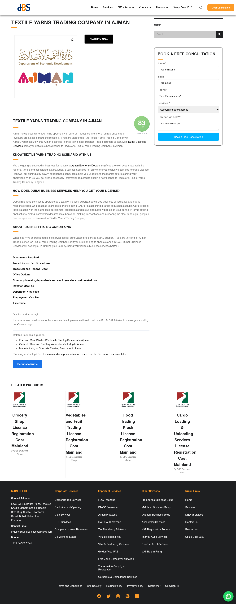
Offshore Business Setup (156, 514)
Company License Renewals (71, 529)
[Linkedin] (137, 596)
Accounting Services (153, 522)
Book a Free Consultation (188, 137)
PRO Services (63, 522)
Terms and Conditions (69, 586)
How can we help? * (169, 117)
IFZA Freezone (106, 500)
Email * (162, 76)
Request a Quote (27, 364)
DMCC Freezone (108, 507)
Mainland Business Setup (156, 507)
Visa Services (62, 514)
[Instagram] (118, 596)
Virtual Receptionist (109, 537)
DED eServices (126, 7)
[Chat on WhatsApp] (228, 596)
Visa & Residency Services (113, 544)
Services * (164, 103)
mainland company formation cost (66, 354)
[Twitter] (108, 596)
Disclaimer (154, 586)
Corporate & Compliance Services (117, 577)
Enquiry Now (99, 39)
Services (108, 7)
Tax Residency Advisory (112, 529)
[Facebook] (99, 596)
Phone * (162, 89)
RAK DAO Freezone (109, 522)
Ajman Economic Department (88, 165)
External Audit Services (155, 544)
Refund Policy (114, 586)
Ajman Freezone (107, 514)
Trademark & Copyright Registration (111, 567)
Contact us (145, 7)
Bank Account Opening (68, 507)
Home (94, 7)
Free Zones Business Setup (157, 500)
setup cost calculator (114, 354)
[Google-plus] (127, 596)
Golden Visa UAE (108, 551)
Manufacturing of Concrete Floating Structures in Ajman (50, 348)
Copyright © (172, 586)
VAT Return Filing (152, 551)
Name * (162, 63)
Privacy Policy (135, 586)
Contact (21, 324)
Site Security (94, 586)
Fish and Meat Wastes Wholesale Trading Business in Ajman (54, 340)
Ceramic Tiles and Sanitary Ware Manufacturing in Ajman (51, 344)
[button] (220, 7)
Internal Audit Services (154, 537)
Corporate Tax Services (68, 500)
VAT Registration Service (156, 529)
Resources (162, 7)
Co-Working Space (65, 537)
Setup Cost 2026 (182, 7)
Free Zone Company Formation (116, 559)
